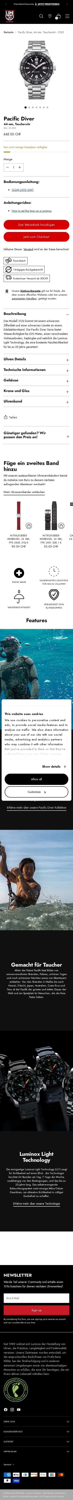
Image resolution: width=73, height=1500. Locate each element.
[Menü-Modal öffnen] (67, 16)
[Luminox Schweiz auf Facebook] (6, 1410)
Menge (8, 159)
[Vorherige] (6, 4)
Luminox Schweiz (33, 1493)
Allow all (36, 779)
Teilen (13, 417)
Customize (34, 792)
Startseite (8, 32)
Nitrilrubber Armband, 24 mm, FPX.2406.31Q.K (18, 539)
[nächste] (66, 4)
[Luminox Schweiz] (10, 16)
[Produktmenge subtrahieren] (19, 167)
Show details (51, 766)
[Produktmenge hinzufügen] (7, 167)
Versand (28, 249)
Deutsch (7, 1464)
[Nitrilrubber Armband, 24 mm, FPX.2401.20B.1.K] (51, 516)
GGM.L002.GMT (23, 190)
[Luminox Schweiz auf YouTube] (19, 1410)
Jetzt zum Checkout (36, 237)
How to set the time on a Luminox (32, 211)
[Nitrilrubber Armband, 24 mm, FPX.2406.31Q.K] (19, 516)
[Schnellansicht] (29, 526)
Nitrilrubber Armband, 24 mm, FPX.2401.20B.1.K (51, 539)
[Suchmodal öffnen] (41, 16)
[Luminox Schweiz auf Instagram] (12, 1410)
